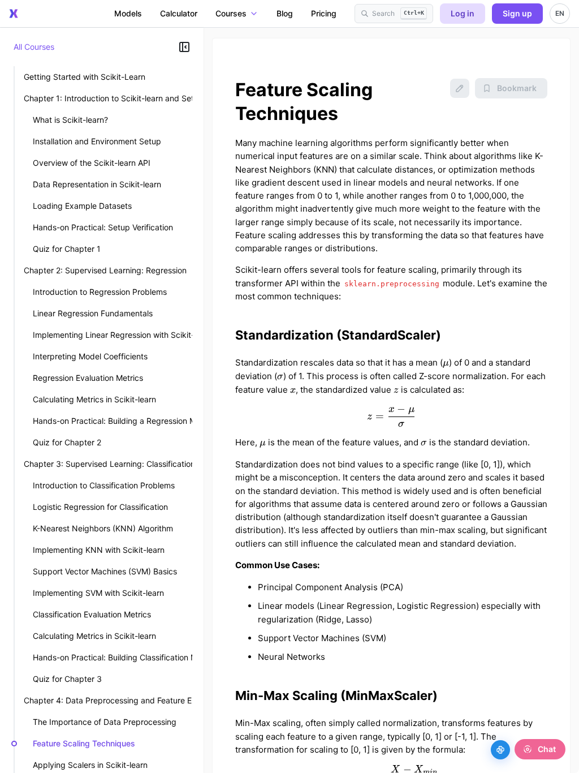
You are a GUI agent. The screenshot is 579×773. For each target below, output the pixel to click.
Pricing (323, 13)
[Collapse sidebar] (184, 47)
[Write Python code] (500, 749)
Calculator (178, 13)
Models (128, 13)
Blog (284, 13)
